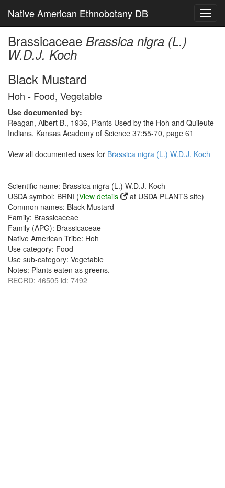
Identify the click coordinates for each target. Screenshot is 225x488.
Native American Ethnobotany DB (78, 13)
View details (98, 196)
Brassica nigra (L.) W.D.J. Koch (158, 154)
